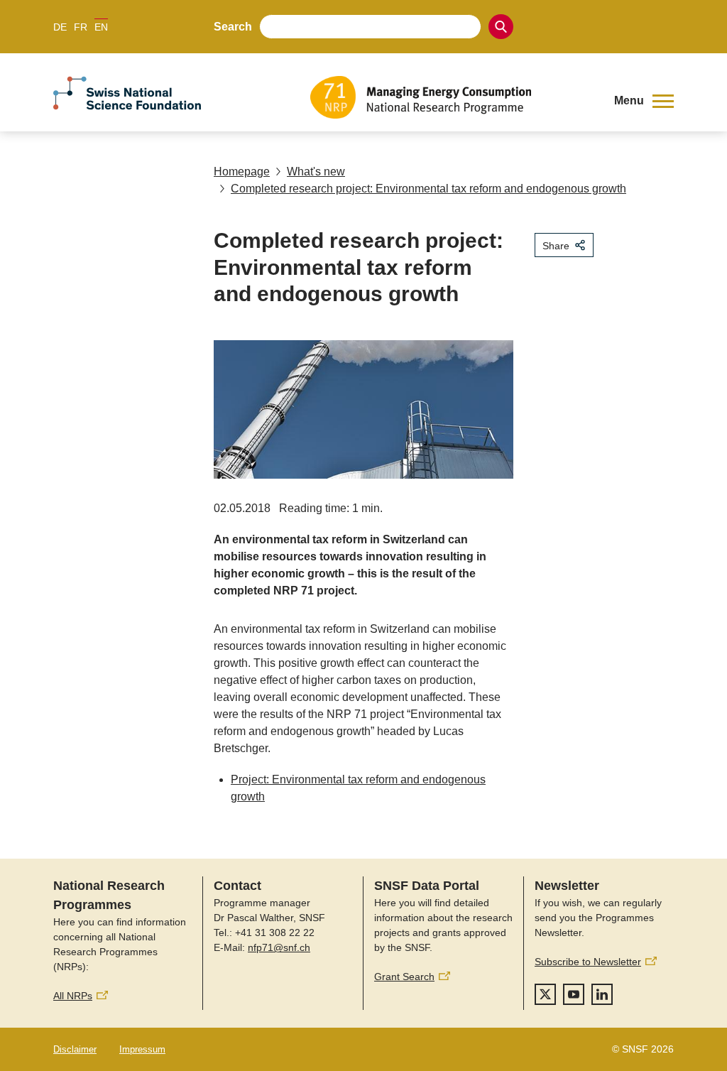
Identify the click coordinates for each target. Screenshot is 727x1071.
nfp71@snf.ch (279, 947)
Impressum (142, 1049)
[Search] (500, 26)
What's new (316, 171)
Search (233, 27)
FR (80, 27)
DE (60, 27)
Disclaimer (75, 1049)
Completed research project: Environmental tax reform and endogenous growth (428, 189)
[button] (644, 101)
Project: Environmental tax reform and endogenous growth (358, 788)
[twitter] (545, 994)
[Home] (451, 97)
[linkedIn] (602, 994)
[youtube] (573, 994)
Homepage (242, 171)
